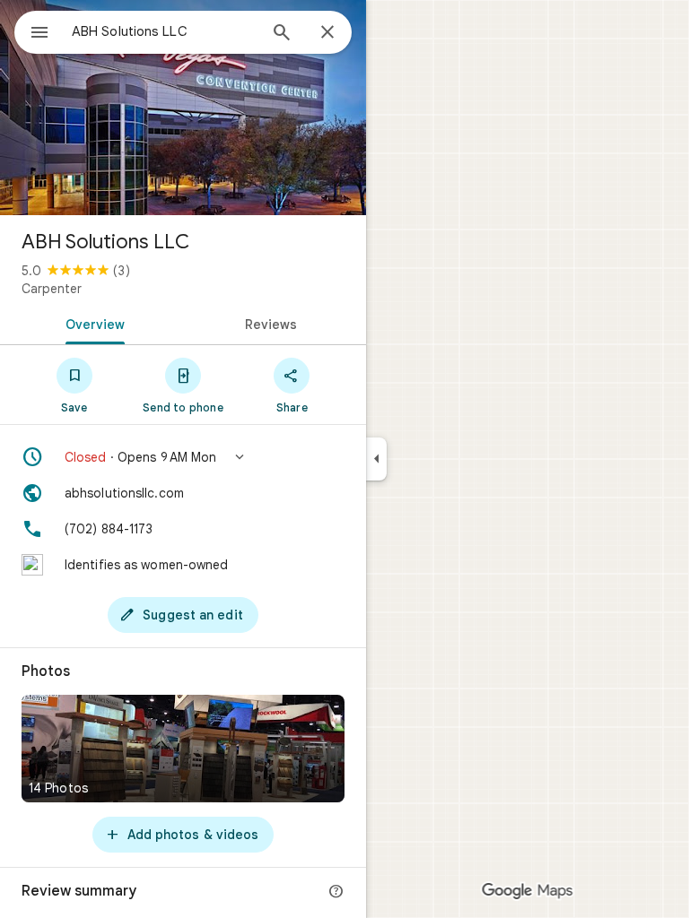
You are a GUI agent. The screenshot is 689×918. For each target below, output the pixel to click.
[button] (183, 457)
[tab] (91, 322)
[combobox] (164, 31)
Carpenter (52, 289)
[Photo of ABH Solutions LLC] (183, 107)
